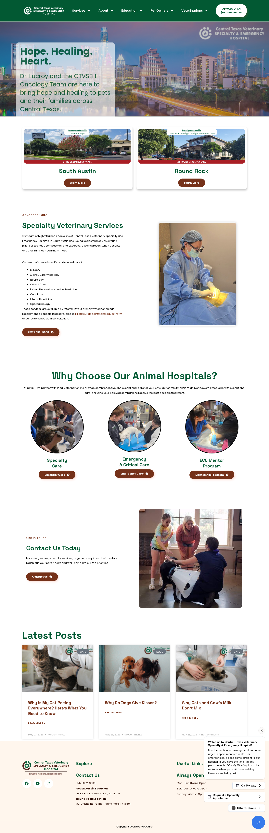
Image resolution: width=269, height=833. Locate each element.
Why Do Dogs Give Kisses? (131, 702)
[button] (4, 69)
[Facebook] (26, 783)
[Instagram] (48, 783)
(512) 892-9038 (36, 105)
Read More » (36, 723)
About (103, 10)
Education (129, 10)
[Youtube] (37, 783)
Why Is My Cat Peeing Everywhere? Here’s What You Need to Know (57, 708)
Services (78, 10)
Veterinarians (192, 10)
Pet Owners (159, 10)
